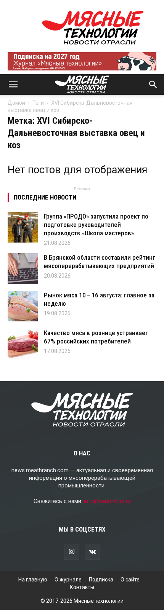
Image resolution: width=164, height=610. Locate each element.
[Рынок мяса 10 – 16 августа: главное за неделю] (23, 306)
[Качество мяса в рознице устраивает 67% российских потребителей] (23, 344)
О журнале (68, 579)
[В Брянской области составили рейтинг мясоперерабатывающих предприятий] (23, 268)
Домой (16, 103)
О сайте (130, 579)
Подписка (101, 579)
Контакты (82, 587)
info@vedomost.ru (107, 501)
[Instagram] (71, 552)
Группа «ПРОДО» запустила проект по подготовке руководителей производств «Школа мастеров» (96, 224)
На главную (32, 579)
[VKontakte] (92, 552)
